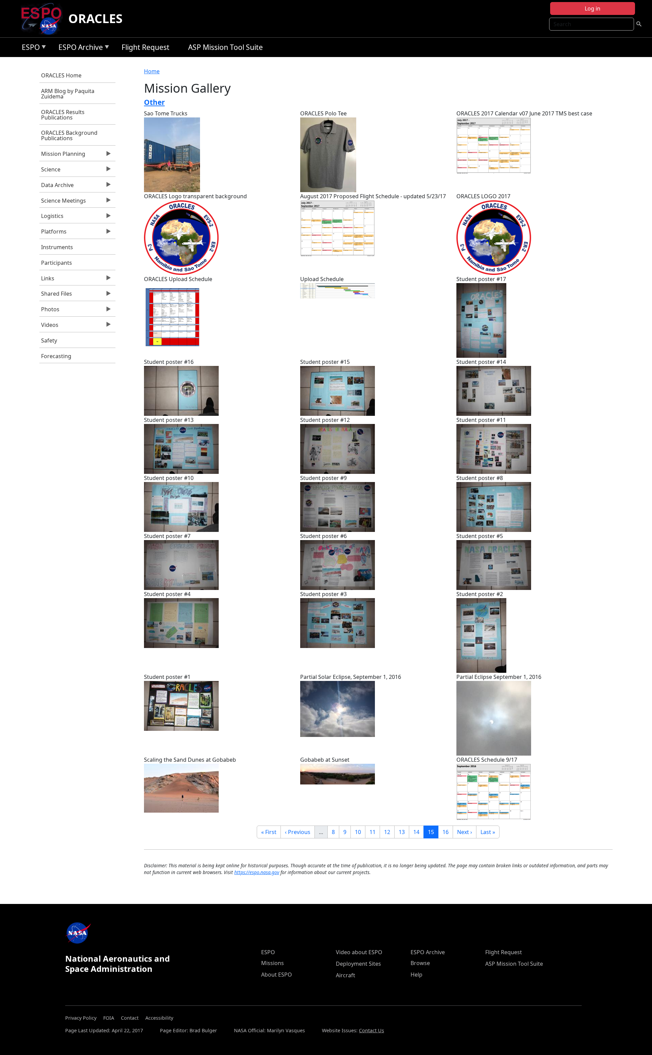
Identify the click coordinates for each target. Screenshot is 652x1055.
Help (416, 974)
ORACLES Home (61, 75)
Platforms (53, 233)
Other (154, 102)
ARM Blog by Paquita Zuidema (67, 93)
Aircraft (345, 975)
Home (152, 71)
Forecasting (56, 356)
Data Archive (56, 186)
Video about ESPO (359, 952)
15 (433, 832)
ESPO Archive (79, 48)
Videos (48, 326)
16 (447, 832)
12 (389, 832)
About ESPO (276, 974)
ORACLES (95, 18)
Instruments (57, 247)
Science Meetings (62, 202)
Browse (420, 963)
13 (403, 832)
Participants (56, 262)
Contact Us (371, 1030)
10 (360, 832)
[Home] (44, 19)
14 (418, 832)
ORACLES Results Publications (63, 114)
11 (374, 832)
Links (46, 280)
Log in (592, 8)
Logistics (51, 217)
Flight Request (145, 47)
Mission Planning (62, 155)
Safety (49, 340)
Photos (49, 311)
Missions (272, 963)
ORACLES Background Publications (69, 135)
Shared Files (55, 295)
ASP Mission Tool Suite (225, 47)
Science (49, 171)
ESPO (29, 48)
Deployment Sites (358, 963)
